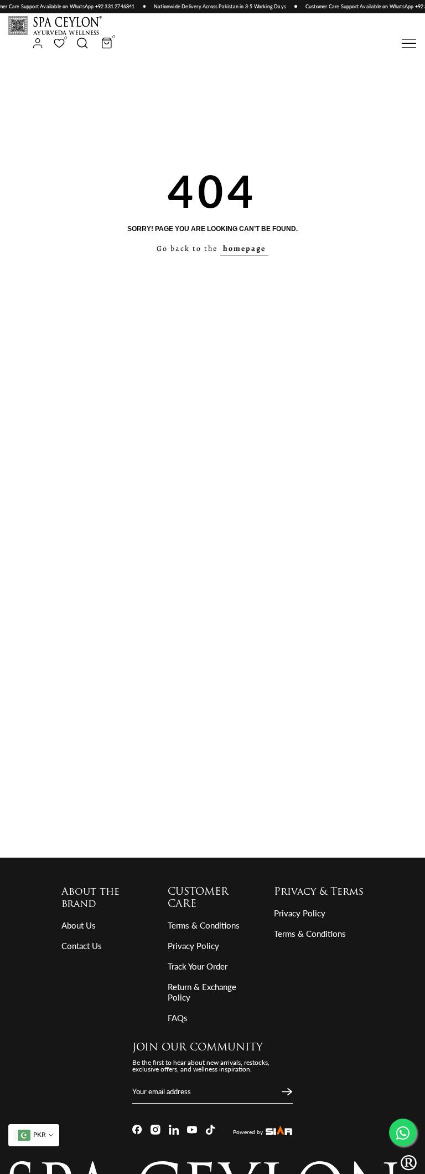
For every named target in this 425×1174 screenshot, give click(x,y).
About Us (78, 925)
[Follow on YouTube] (192, 1129)
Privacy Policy (193, 946)
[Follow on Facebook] (137, 1129)
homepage (244, 248)
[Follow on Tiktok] (210, 1129)
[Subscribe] (286, 1092)
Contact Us (81, 946)
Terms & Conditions (204, 925)
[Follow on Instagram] (155, 1129)
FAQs (178, 1018)
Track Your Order (197, 966)
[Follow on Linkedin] (174, 1129)
